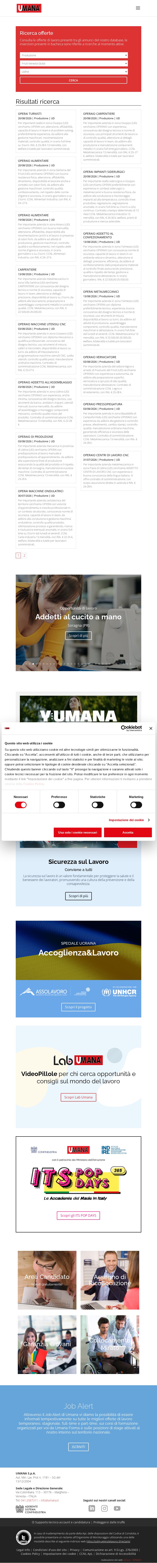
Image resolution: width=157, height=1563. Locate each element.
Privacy (75, 1550)
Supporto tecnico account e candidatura (61, 1522)
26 (113, 664)
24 (106, 664)
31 (130, 664)
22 (99, 664)
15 (75, 664)
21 (95, 664)
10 (57, 664)
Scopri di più (78, 635)
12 (64, 664)
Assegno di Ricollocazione (110, 1280)
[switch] (59, 805)
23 (102, 664)
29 (123, 664)
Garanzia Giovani (47, 1344)
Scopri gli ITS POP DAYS (78, 1215)
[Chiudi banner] (150, 728)
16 (78, 664)
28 (120, 664)
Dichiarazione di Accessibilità (116, 1554)
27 (116, 664)
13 (68, 664)
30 (127, 664)
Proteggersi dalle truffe (109, 1522)
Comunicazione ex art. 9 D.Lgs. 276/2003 (110, 1550)
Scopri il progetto (78, 1007)
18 (85, 664)
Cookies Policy (30, 1554)
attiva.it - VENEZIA (132, 1559)
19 (89, 664)
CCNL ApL (86, 1554)
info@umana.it (50, 1500)
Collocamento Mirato (109, 1344)
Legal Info (23, 1550)
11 (61, 664)
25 (109, 664)
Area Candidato (47, 1276)
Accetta (127, 832)
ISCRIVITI (78, 1447)
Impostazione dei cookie (126, 820)
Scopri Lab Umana (78, 1097)
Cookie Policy (33, 784)
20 (92, 664)
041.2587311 (29, 1500)
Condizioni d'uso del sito (50, 1550)
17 (82, 664)
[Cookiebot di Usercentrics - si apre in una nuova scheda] (124, 728)
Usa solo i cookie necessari (77, 832)
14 (71, 664)
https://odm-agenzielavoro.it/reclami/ (108, 1541)
